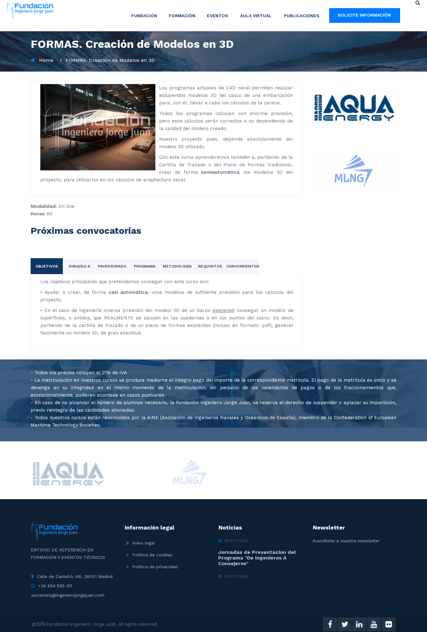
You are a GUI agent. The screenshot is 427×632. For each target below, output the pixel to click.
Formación (182, 15)
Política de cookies (152, 554)
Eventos (217, 15)
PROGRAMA (144, 266)
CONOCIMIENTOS (242, 266)
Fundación (144, 15)
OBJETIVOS (47, 266)
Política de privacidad (155, 566)
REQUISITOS (210, 266)
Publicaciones (301, 15)
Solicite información (364, 15)
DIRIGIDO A (79, 266)
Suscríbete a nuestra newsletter (346, 540)
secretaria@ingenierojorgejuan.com (67, 595)
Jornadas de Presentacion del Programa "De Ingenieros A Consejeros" (257, 557)
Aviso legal (143, 542)
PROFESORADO (112, 266)
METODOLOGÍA (177, 266)
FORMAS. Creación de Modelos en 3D (110, 60)
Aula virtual (256, 15)
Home (46, 60)
